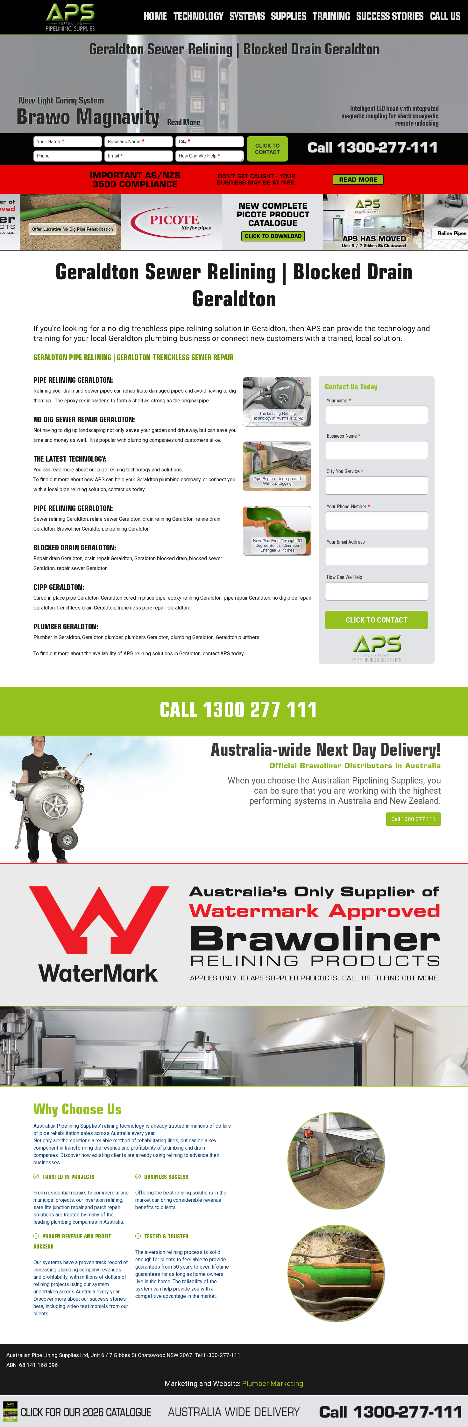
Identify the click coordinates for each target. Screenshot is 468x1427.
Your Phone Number (348, 507)
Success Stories (389, 17)
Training (331, 17)
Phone (43, 156)
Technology (198, 17)
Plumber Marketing (272, 1383)
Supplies (288, 17)
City (184, 141)
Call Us (445, 17)
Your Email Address (346, 542)
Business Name (126, 141)
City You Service (345, 471)
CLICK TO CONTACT (377, 620)
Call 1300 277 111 (413, 819)
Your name (339, 401)
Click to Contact (267, 149)
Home (155, 17)
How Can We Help (199, 156)
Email (115, 156)
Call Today (303, 1044)
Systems (247, 17)
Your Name (50, 141)
